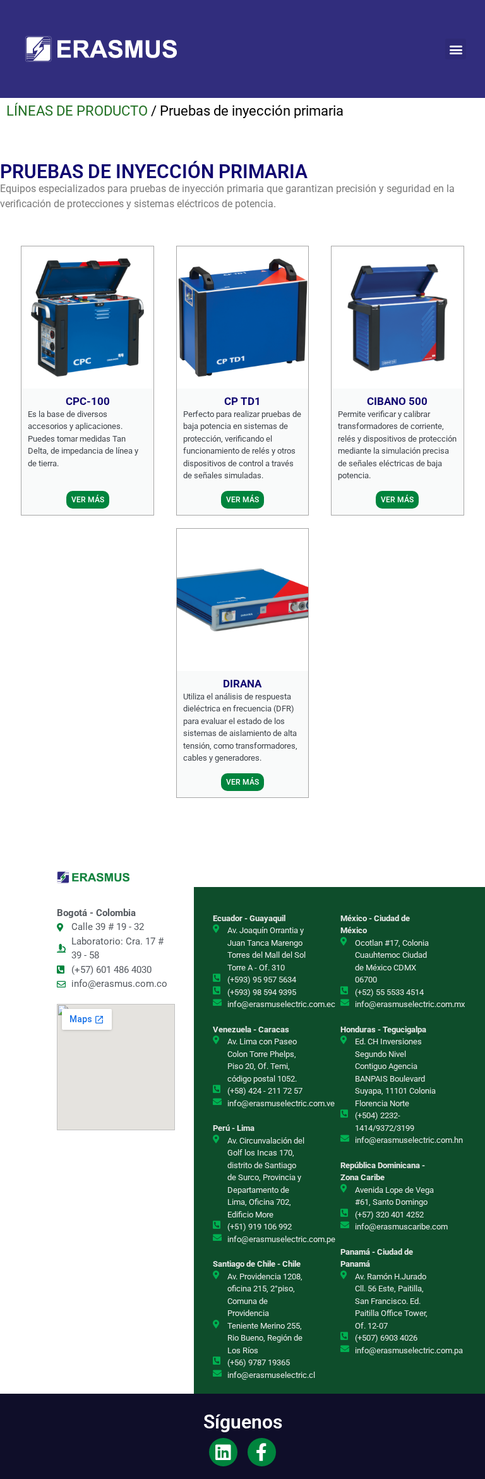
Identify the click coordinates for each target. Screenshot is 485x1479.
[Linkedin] (223, 1452)
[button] (455, 49)
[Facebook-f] (262, 1452)
